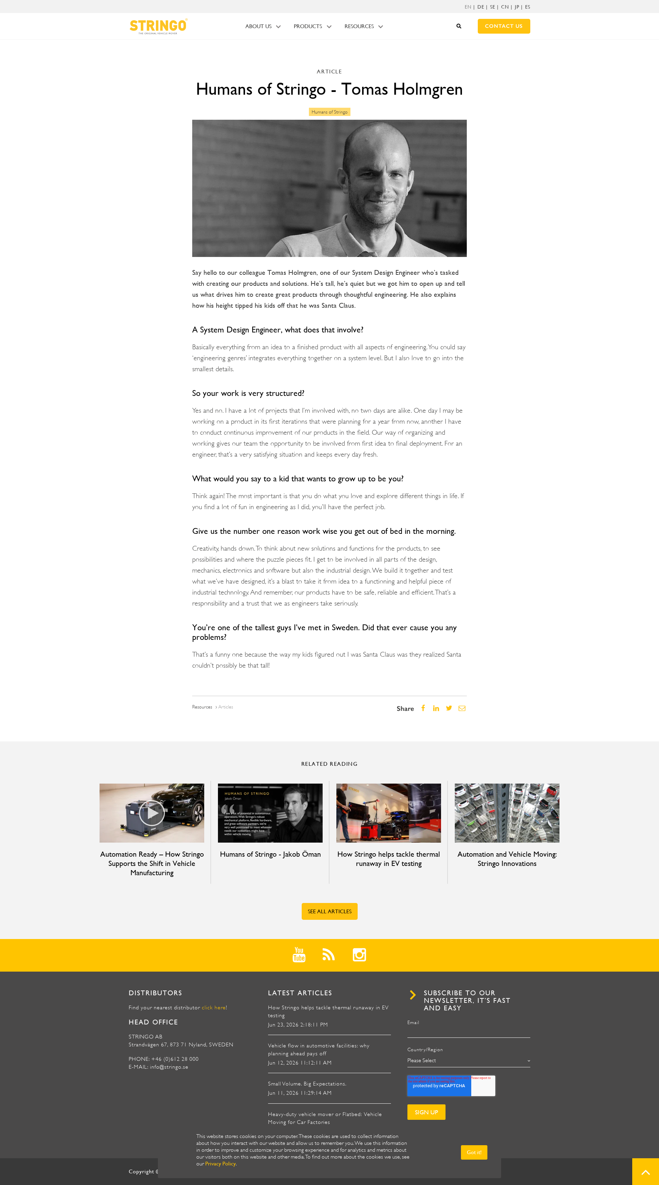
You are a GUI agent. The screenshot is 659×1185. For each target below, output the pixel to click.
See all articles (329, 911)
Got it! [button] (474, 1152)
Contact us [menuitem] (504, 26)
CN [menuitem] (505, 7)
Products (308, 26)
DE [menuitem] (480, 7)
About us (258, 26)
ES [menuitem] (527, 7)
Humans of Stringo (330, 112)
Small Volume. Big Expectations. (307, 1084)
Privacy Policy (220, 1163)
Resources (359, 26)
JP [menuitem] (517, 7)
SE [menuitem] (492, 7)
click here (214, 1008)
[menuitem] (468, 6)
